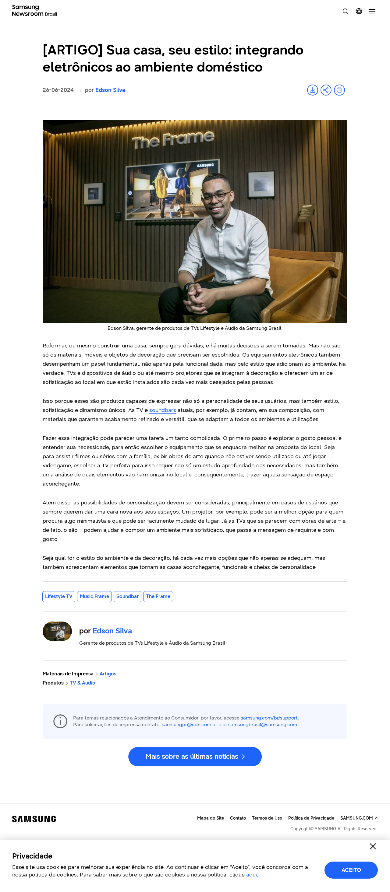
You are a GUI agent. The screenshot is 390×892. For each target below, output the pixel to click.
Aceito (351, 870)
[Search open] (345, 11)
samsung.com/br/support (269, 718)
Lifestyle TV (59, 596)
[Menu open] (372, 11)
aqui (251, 874)
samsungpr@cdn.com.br (189, 724)
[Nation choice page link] (358, 11)
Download (312, 90)
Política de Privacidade (311, 818)
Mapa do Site (210, 818)
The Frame (158, 596)
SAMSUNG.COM (356, 818)
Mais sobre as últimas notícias (191, 756)
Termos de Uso (267, 818)
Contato (238, 818)
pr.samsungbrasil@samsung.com (259, 724)
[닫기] (373, 846)
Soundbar (127, 596)
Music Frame (94, 596)
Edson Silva (110, 90)
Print (339, 90)
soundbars (162, 410)
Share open (326, 90)
